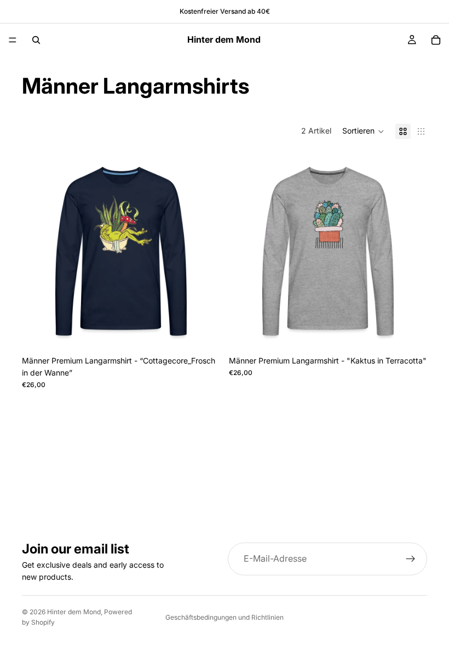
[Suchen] (36, 40)
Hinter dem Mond (74, 612)
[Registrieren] (410, 558)
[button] (363, 131)
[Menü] (12, 40)
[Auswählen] (203, 333)
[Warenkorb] (436, 40)
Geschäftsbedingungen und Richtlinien (224, 617)
